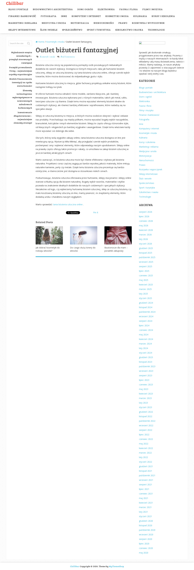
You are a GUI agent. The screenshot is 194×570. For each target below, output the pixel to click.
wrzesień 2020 (146, 534)
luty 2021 (143, 511)
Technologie (156, 29)
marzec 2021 (145, 507)
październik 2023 (147, 366)
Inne (64, 16)
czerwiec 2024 (146, 330)
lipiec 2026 (144, 216)
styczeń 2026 (145, 243)
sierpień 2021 (145, 484)
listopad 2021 (145, 470)
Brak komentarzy (68, 56)
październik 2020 (147, 529)
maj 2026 (143, 225)
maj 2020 (143, 552)
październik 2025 (147, 257)
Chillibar (14, 3)
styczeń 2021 (145, 516)
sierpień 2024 (145, 320)
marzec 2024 (145, 343)
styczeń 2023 (145, 407)
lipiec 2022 (144, 434)
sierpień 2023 (145, 375)
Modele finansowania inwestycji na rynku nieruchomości (20, 82)
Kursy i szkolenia (163, 16)
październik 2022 (147, 420)
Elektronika (106, 9)
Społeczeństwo (72, 29)
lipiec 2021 (144, 489)
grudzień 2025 (146, 248)
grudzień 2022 (146, 411)
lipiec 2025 (144, 270)
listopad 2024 (145, 307)
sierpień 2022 (145, 430)
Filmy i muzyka (152, 9)
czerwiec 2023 (146, 384)
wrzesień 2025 (146, 261)
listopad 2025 (145, 252)
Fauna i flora (128, 9)
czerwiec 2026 (146, 220)
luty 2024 (143, 348)
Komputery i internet (86, 16)
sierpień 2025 (145, 266)
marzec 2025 (145, 289)
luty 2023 (143, 402)
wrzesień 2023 (146, 370)
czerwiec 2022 (146, 439)
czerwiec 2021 (146, 493)
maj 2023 (143, 389)
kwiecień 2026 (146, 230)
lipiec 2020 (144, 543)
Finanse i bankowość (22, 16)
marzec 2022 (145, 452)
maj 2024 (143, 334)
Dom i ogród (85, 9)
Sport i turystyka (99, 29)
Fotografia (48, 16)
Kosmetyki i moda (117, 16)
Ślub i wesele (48, 29)
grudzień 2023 (146, 357)
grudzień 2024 (146, 302)
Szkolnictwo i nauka (129, 29)
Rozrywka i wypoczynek (148, 22)
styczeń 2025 (145, 298)
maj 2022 (143, 443)
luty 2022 (143, 457)
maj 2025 (143, 280)
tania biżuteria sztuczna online (68, 204)
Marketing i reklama (22, 22)
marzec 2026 (145, 234)
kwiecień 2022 (146, 448)
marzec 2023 (145, 398)
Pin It (95, 212)
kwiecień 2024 (146, 339)
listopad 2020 (145, 525)
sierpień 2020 (145, 539)
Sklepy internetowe (22, 29)
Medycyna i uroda (54, 22)
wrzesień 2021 (146, 480)
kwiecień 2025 (146, 284)
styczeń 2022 (145, 461)
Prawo (122, 22)
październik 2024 (147, 311)
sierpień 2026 (145, 211)
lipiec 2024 (144, 325)
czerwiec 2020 (146, 548)
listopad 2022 (145, 416)
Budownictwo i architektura (53, 9)
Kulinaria (140, 16)
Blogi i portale (18, 9)
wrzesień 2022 (146, 425)
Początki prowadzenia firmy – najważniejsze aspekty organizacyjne (20, 71)
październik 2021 (147, 475)
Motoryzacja (80, 22)
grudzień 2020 (146, 520)
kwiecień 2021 (146, 502)
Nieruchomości (104, 22)
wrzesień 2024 (146, 316)
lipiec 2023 (144, 380)
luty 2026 (143, 239)
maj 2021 (143, 498)
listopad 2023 (145, 361)
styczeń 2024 (145, 352)
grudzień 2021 (146, 466)
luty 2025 (143, 293)
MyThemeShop (116, 566)
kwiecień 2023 (146, 393)
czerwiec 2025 (146, 275)
